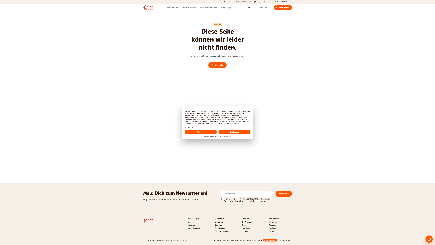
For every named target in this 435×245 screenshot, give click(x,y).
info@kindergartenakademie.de (261, 2)
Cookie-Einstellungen (285, 240)
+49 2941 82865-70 (280, 2)
